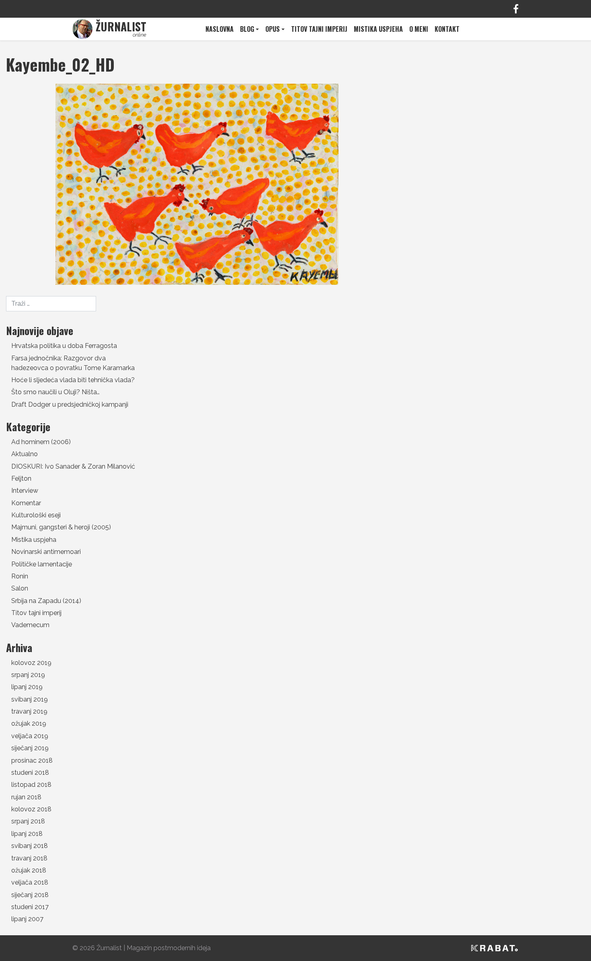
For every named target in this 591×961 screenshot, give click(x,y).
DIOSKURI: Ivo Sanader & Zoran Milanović (73, 466)
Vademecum (30, 625)
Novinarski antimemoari (46, 552)
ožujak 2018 (28, 870)
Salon (19, 588)
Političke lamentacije (41, 564)
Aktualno (24, 454)
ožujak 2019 (28, 723)
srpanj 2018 (28, 821)
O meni (418, 29)
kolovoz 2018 (31, 809)
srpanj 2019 (28, 675)
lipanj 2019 (27, 687)
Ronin (19, 576)
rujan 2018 (26, 797)
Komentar (26, 503)
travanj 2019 (29, 711)
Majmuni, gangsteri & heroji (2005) (61, 527)
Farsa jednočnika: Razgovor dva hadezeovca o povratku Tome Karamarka (73, 363)
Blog (247, 29)
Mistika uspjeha (378, 29)
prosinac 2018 (32, 760)
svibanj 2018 (29, 846)
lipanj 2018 (27, 834)
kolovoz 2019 (31, 663)
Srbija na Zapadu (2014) (46, 601)
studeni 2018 (30, 772)
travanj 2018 (29, 858)
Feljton (21, 478)
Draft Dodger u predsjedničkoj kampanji (69, 404)
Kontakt (447, 29)
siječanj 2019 (30, 748)
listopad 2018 (31, 784)
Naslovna (219, 29)
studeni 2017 (30, 907)
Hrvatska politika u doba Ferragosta (64, 346)
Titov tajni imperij (319, 29)
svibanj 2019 (29, 699)
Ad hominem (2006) (41, 442)
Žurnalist (109, 948)
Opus (272, 29)
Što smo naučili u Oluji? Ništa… (55, 392)
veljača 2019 (29, 736)
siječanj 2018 (30, 895)
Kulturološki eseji (36, 515)
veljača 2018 (29, 882)
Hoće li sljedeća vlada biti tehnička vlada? (73, 380)
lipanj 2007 (27, 919)
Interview (24, 490)
